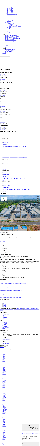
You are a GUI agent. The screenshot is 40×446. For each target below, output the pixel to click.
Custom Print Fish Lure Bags (9, 41)
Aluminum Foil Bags (10, 23)
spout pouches (9, 18)
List (5, 47)
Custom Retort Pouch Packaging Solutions (12, 36)
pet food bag (4, 326)
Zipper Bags (9, 21)
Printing (6, 33)
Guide (6, 44)
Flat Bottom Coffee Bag (9, 309)
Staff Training (4, 317)
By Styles (6, 13)
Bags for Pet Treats (10, 10)
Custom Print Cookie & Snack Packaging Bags (12, 38)
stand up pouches (9, 19)
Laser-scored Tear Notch (9, 32)
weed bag (4, 328)
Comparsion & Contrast (8, 46)
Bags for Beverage (10, 11)
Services (3, 316)
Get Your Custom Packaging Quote (10, 54)
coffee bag (4, 325)
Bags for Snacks (9, 6)
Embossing (6, 30)
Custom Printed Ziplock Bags (18, 309)
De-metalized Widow (8, 31)
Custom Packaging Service (9, 51)
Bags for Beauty (9, 9)
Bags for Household (10, 12)
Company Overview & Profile (10, 49)
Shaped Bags (9, 17)
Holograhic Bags (9, 27)
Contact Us (4, 53)
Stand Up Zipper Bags (10, 20)
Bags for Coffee (9, 5)
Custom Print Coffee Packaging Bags (11, 35)
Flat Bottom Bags (9, 15)
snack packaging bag (5, 327)
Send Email (2, 347)
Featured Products (19, 308)
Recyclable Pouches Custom (13, 25)
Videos (6, 52)
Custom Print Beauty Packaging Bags (11, 40)
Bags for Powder (9, 7)
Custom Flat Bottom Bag (33, 309)
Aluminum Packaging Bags (30, 308)
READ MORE (2, 74)
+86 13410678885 (5, 343)
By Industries (7, 4)
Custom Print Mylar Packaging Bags (11, 37)
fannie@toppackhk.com (6, 339)
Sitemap (24, 308)
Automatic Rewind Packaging (12, 14)
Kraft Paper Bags (9, 28)
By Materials (7, 22)
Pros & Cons (7, 45)
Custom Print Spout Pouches (9, 39)
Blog (3, 43)
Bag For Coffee (26, 309)
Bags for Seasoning (10, 8)
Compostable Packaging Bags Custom (15, 26)
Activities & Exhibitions (6, 314)
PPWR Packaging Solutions (9, 50)
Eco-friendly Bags (10, 24)
